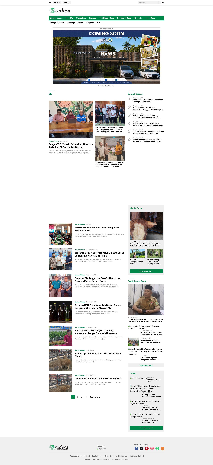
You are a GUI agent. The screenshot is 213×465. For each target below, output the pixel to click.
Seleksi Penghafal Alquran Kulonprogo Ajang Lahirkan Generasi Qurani (148, 132)
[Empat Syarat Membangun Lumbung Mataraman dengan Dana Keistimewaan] (60, 336)
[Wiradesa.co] (60, 10)
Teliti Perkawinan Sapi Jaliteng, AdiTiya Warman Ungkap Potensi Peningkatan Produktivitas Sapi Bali (147, 117)
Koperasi (92, 18)
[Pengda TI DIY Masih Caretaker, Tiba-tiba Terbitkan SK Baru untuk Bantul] (71, 119)
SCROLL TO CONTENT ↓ (106, 85)
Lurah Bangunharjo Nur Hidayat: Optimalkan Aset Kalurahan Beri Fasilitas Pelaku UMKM (145, 320)
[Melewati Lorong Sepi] (138, 378)
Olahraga (71, 23)
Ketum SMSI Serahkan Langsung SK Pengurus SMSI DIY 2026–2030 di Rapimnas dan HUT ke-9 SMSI (109, 165)
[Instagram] (152, 449)
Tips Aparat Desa (124, 18)
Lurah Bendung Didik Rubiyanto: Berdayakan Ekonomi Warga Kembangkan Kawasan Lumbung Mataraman (152, 359)
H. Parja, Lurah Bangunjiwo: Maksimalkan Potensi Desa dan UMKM (152, 333)
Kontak (66, 2)
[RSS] (162, 449)
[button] (158, 2)
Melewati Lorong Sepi (153, 380)
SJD (98, 23)
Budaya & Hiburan (57, 23)
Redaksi (57, 2)
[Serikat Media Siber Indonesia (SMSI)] (101, 449)
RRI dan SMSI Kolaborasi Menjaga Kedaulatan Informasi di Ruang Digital (148, 124)
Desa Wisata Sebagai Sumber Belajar (136, 262)
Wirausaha (138, 18)
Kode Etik (104, 456)
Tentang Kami (75, 456)
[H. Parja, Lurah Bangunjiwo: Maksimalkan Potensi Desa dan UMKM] (146, 327)
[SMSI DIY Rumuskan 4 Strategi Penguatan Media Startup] (60, 234)
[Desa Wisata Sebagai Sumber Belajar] (137, 253)
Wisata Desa (81, 18)
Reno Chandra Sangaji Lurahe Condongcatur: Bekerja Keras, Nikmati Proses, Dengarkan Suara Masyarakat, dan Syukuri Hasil (151, 341)
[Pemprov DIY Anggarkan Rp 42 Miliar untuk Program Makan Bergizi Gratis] (60, 285)
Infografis (90, 23)
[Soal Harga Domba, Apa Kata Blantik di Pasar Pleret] (60, 360)
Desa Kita (69, 18)
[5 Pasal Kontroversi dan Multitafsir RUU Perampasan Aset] (146, 415)
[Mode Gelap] (163, 2)
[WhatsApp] (157, 449)
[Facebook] (136, 449)
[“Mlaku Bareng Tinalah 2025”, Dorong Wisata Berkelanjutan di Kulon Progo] (155, 253)
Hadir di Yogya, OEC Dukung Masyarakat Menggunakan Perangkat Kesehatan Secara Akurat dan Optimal (148, 109)
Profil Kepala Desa (106, 18)
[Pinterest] (147, 449)
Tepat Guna (150, 18)
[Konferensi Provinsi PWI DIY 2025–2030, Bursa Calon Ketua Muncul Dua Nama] (60, 259)
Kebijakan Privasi (137, 456)
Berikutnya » (95, 397)
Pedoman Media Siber (119, 456)
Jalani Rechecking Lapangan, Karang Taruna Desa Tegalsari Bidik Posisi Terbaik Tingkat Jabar (147, 140)
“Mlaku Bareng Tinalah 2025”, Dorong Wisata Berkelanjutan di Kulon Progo (154, 262)
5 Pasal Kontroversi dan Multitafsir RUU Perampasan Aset (151, 421)
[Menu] (50, 2)
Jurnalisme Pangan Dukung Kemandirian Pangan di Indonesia (150, 409)
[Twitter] (141, 449)
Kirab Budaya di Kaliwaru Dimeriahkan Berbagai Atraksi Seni (148, 101)
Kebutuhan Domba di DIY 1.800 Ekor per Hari (98, 378)
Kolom (80, 23)
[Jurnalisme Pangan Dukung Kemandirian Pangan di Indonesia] (146, 402)
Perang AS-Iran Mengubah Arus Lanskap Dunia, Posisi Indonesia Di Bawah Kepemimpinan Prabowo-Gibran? (152, 396)
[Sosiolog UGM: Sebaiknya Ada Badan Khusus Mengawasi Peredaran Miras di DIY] (60, 312)
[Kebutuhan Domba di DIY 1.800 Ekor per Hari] (60, 383)
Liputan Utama (56, 18)
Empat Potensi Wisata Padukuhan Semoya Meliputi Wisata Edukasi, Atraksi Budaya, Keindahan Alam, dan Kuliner (146, 244)
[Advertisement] (87, 196)
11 (86, 397)
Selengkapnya (145, 271)
